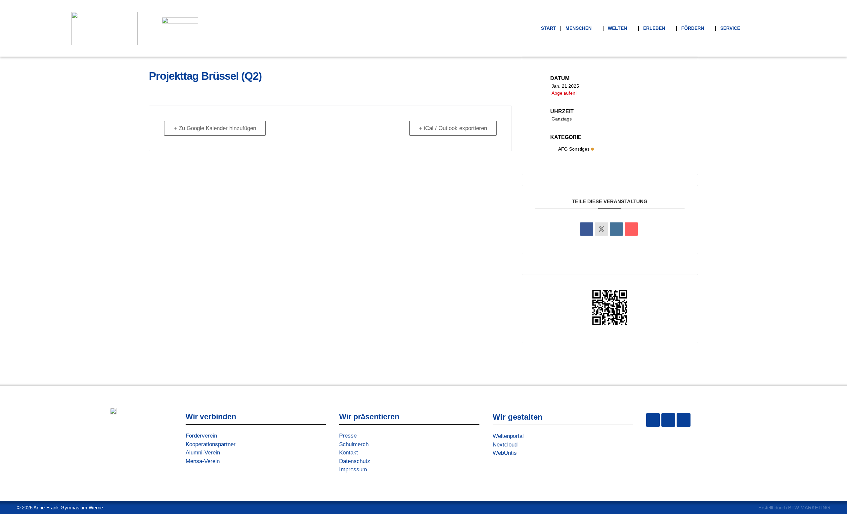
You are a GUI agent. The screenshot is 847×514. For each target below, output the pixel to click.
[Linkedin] (683, 420)
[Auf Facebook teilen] (586, 229)
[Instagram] (653, 420)
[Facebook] (668, 420)
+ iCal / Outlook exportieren (453, 128)
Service (730, 28)
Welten (617, 28)
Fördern (692, 28)
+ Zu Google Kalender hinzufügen (215, 128)
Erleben (654, 28)
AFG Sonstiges (574, 149)
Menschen (578, 28)
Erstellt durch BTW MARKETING (794, 507)
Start (548, 28)
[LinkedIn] (616, 229)
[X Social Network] (601, 229)
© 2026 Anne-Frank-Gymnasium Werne (60, 507)
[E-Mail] (631, 229)
